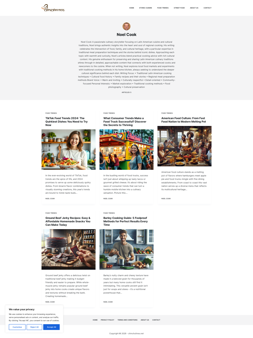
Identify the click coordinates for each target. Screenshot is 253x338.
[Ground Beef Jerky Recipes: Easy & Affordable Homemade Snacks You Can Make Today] (69, 249)
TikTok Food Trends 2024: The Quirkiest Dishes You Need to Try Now (66, 122)
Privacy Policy (107, 320)
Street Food (179, 8)
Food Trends (163, 8)
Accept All (51, 327)
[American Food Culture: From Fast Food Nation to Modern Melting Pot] (184, 146)
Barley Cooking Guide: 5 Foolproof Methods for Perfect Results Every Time (125, 221)
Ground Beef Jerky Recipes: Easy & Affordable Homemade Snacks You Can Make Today (67, 221)
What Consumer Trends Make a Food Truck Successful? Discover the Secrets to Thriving (124, 122)
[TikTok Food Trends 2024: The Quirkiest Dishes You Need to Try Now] (69, 149)
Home (131, 8)
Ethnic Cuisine (145, 8)
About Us (194, 8)
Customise (17, 327)
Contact (207, 8)
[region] (34, 319)
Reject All (34, 327)
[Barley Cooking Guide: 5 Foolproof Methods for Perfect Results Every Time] (126, 249)
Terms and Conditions (127, 320)
